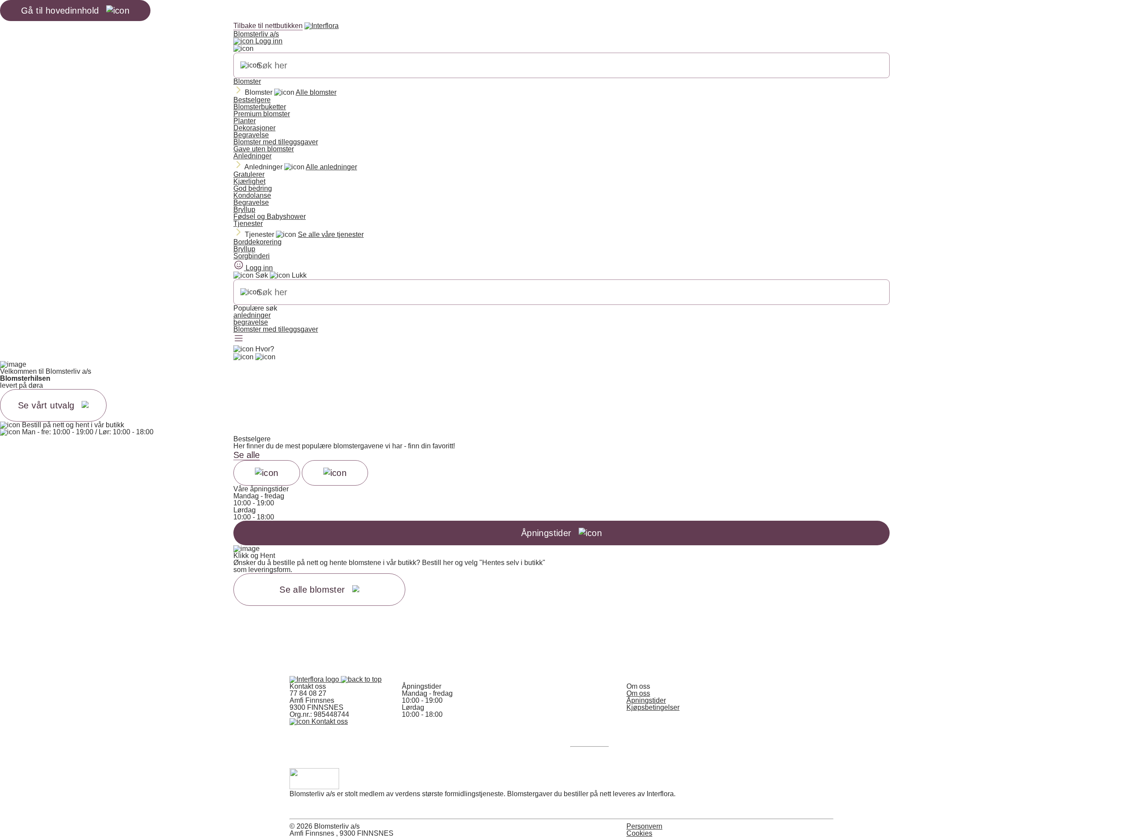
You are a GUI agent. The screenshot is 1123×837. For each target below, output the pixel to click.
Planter (244, 121)
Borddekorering (257, 242)
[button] (361, 679)
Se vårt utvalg (46, 405)
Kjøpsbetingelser (653, 707)
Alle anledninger (331, 167)
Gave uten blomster (263, 149)
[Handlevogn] (243, 357)
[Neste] (335, 473)
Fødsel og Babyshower (269, 216)
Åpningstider (646, 700)
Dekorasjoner (254, 128)
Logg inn (268, 41)
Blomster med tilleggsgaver (275, 142)
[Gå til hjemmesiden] (315, 679)
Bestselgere (252, 100)
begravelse (250, 322)
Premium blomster (261, 114)
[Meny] (238, 339)
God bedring (252, 188)
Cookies (639, 833)
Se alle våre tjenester (331, 234)
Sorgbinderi (251, 256)
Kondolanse (252, 195)
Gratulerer (249, 174)
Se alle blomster (312, 589)
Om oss (638, 693)
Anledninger (252, 156)
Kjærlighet (249, 181)
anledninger (252, 315)
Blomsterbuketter (259, 107)
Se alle (246, 455)
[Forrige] (266, 473)
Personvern (644, 826)
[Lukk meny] (243, 49)
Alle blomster (316, 92)
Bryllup (244, 209)
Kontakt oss (329, 721)
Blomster (247, 81)
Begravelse (251, 135)
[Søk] (250, 65)
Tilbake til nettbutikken (268, 25)
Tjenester (248, 223)
